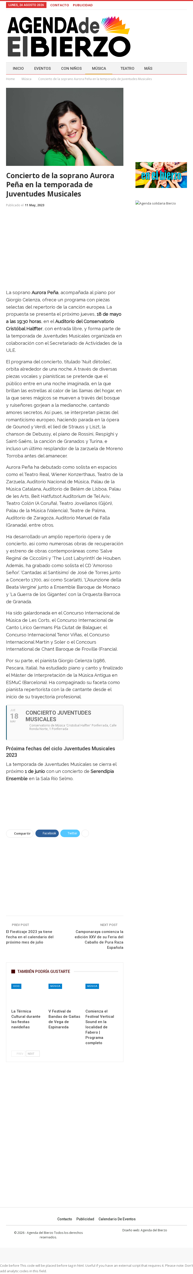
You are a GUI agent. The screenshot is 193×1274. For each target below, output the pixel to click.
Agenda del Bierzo (154, 1230)
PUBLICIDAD (83, 5)
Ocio (16, 986)
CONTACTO (59, 5)
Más (148, 68)
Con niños (71, 68)
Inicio (18, 68)
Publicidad (85, 1219)
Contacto (64, 1219)
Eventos (42, 68)
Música (99, 68)
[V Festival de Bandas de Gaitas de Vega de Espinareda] (65, 995)
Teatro (127, 68)
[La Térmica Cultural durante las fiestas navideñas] (27, 995)
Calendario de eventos (117, 1219)
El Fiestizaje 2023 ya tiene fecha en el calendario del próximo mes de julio (30, 937)
